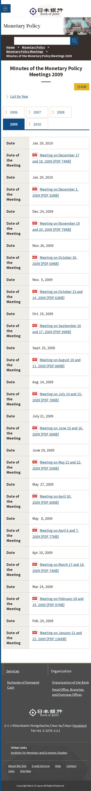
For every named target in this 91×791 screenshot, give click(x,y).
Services (12, 670)
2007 (37, 112)
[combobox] (42, 41)
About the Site (17, 766)
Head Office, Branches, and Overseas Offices (68, 692)
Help (58, 766)
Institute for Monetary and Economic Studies (39, 753)
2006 (14, 112)
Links (11, 771)
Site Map (25, 771)
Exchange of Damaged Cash (23, 684)
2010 (37, 124)
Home (10, 47)
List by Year (19, 96)
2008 (61, 112)
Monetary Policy (33, 47)
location (79, 725)
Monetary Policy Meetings (24, 51)
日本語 (81, 86)
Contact (71, 766)
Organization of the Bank (70, 682)
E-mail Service (41, 766)
